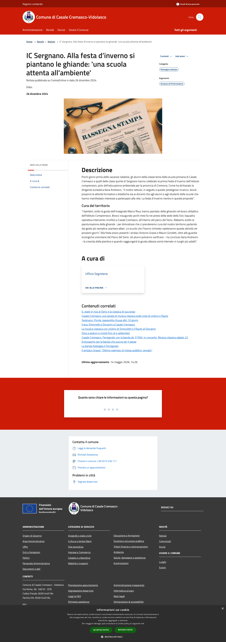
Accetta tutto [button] (101, 630)
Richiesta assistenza (78, 602)
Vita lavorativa (75, 547)
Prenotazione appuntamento (83, 585)
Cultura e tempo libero (79, 541)
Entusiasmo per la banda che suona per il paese (109, 342)
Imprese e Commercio (79, 552)
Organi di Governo (32, 536)
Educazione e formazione (127, 535)
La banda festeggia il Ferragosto (100, 346)
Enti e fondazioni (31, 552)
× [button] (222, 608)
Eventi (162, 567)
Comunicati (165, 541)
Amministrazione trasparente (129, 585)
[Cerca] (199, 17)
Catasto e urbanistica (79, 558)
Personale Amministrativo (36, 563)
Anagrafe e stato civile (79, 536)
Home (29, 41)
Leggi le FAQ (74, 596)
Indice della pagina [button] (39, 164)
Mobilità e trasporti (78, 563)
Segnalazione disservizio (80, 591)
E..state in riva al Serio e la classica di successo (108, 312)
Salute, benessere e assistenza (130, 558)
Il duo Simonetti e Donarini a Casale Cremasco (108, 324)
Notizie (51, 41)
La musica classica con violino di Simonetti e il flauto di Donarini (119, 329)
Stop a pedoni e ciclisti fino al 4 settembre (106, 333)
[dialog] (113, 623)
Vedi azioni (180, 56)
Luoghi (162, 562)
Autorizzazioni (121, 563)
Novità (40, 41)
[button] (113, 636)
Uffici (25, 547)
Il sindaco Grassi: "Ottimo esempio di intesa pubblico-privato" (117, 350)
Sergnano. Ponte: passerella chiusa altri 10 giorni (110, 320)
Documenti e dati (31, 569)
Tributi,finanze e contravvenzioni (131, 546)
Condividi (164, 56)
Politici (26, 558)
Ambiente (119, 552)
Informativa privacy (124, 591)
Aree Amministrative (33, 541)
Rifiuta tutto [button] (125, 629)
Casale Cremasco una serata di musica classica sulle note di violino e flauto (125, 316)
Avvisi (162, 547)
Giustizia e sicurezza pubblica (129, 541)
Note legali (119, 596)
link (142, 623)
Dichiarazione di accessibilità (128, 602)
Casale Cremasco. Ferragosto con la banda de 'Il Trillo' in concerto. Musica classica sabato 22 (135, 337)
